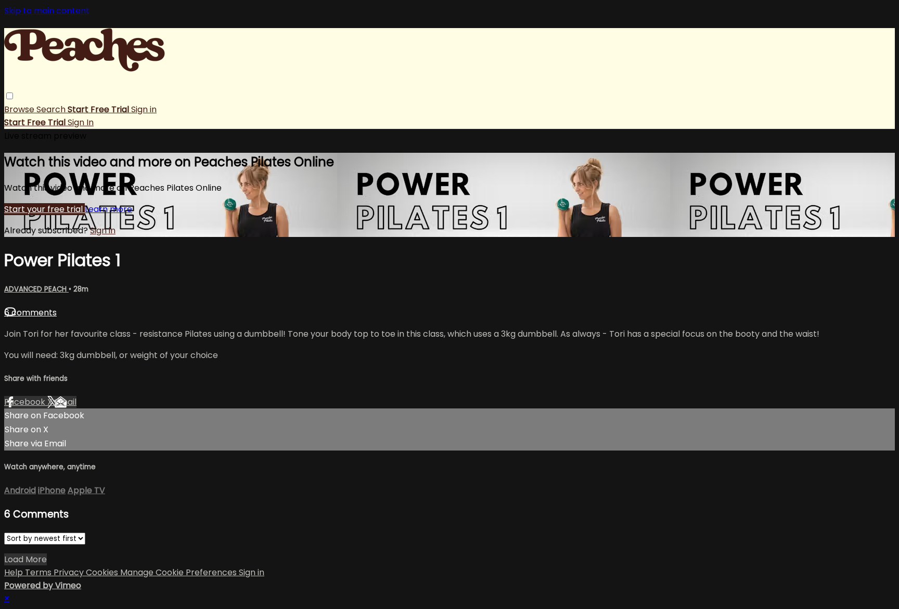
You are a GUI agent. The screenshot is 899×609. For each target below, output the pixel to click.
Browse (20, 109)
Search (52, 109)
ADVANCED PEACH (36, 289)
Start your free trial (44, 209)
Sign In (81, 122)
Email (65, 402)
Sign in (144, 109)
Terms (39, 572)
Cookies (103, 572)
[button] (9, 95)
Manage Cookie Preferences (179, 572)
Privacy (70, 572)
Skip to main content (46, 11)
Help (14, 572)
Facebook (25, 402)
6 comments (30, 313)
